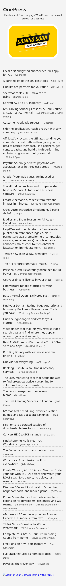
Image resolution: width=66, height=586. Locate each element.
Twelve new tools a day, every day (30, 255)
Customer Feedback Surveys (28, 122)
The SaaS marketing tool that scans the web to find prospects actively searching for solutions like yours (31, 381)
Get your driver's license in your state (33, 279)
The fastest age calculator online (28, 452)
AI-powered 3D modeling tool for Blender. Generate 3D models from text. (30, 516)
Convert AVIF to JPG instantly (28, 103)
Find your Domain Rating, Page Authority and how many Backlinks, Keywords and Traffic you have (32, 309)
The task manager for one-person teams (25, 393)
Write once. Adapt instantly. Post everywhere (24, 462)
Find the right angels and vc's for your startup (27, 320)
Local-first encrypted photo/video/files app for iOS (31, 72)
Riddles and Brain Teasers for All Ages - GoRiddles (28, 221)
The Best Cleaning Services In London (31, 403)
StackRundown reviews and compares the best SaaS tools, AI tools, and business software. (30, 190)
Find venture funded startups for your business (27, 287)
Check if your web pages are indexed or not (28, 178)
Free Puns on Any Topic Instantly (28, 545)
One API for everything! (26, 362)
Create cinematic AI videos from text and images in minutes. (31, 201)
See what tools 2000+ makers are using (24, 94)
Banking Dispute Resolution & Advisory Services (28, 369)
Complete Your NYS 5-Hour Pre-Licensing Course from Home (29, 535)
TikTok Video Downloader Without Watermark (26, 526)
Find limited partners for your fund (33, 87)
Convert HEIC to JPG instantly (29, 434)
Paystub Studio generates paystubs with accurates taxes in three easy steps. (32, 166)
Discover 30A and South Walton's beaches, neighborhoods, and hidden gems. (32, 489)
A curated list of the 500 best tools (33, 81)
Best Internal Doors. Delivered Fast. (31, 297)
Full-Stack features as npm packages (32, 555)
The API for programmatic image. (30, 264)
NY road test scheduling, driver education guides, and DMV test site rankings (30, 414)
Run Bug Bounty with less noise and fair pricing (29, 354)
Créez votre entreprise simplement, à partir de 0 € (31, 211)
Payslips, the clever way (26, 563)
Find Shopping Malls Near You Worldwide (22, 442)
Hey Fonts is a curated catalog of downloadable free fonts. (27, 426)
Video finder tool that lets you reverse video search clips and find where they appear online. (31, 332)
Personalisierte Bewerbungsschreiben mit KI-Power (32, 271)
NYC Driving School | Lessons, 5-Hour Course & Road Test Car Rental (33, 112)
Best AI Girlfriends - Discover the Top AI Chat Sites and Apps (32, 344)
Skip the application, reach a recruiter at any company (32, 130)
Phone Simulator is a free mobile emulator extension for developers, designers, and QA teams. (32, 502)
